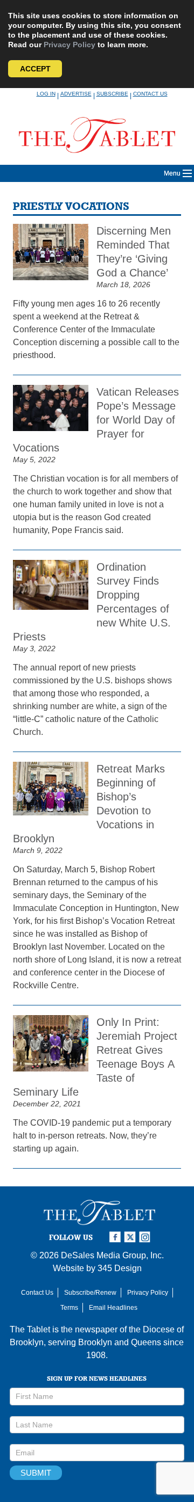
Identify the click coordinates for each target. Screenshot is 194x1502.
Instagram (146, 1237)
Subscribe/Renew (90, 1292)
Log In (46, 94)
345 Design (120, 1268)
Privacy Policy (69, 44)
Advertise (76, 94)
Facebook (116, 1237)
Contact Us (150, 94)
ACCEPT (35, 68)
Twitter (131, 1237)
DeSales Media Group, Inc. (112, 1255)
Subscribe (112, 94)
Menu (172, 173)
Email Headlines (113, 1307)
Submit (35, 1472)
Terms (69, 1307)
